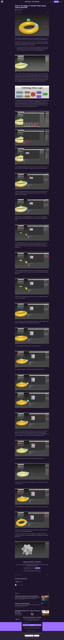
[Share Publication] (52, 2)
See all (17, 619)
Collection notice (39, 633)
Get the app (37, 635)
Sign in (61, 1)
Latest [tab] (18, 593)
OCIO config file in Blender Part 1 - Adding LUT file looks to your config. (27, 611)
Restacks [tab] (21, 581)
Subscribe (56, 1)
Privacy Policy (39, 628)
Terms (35, 633)
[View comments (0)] (18, 13)
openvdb (37, 38)
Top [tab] (16, 593)
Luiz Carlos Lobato (20, 9)
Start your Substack (29, 635)
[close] (41, 613)
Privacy (32, 633)
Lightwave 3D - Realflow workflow (22, 603)
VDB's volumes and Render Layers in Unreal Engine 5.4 (27, 596)
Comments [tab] (17, 581)
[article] (32, 598)
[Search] (50, 2)
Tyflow (23, 38)
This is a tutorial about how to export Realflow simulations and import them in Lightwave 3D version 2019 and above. (27, 605)
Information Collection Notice (32, 628)
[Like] (16, 13)
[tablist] (19, 582)
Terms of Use (36, 627)
